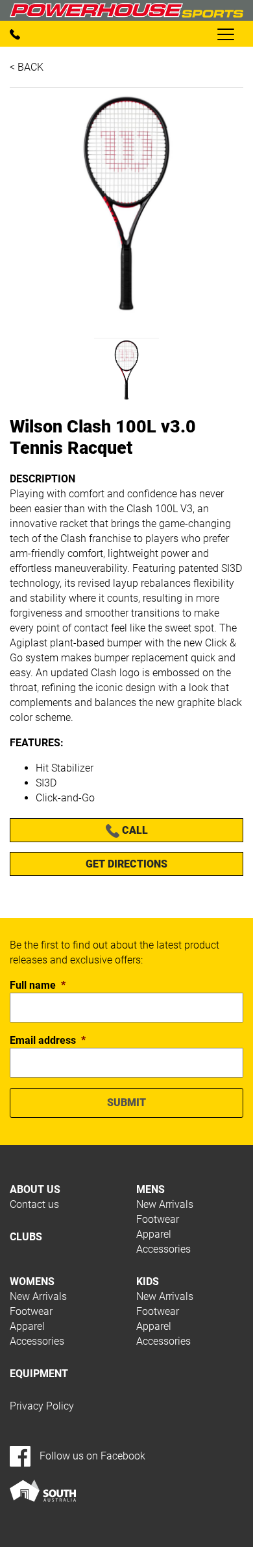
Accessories (163, 1249)
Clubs (26, 1237)
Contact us (34, 1204)
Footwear (157, 1219)
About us (35, 1189)
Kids (147, 1281)
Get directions (126, 864)
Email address (48, 1040)
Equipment (39, 1373)
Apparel (153, 1234)
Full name (38, 985)
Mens (150, 1189)
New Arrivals (164, 1204)
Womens (32, 1281)
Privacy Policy (42, 1406)
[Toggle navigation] (225, 34)
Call (133, 830)
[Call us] (15, 34)
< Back (26, 67)
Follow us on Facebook (91, 1456)
